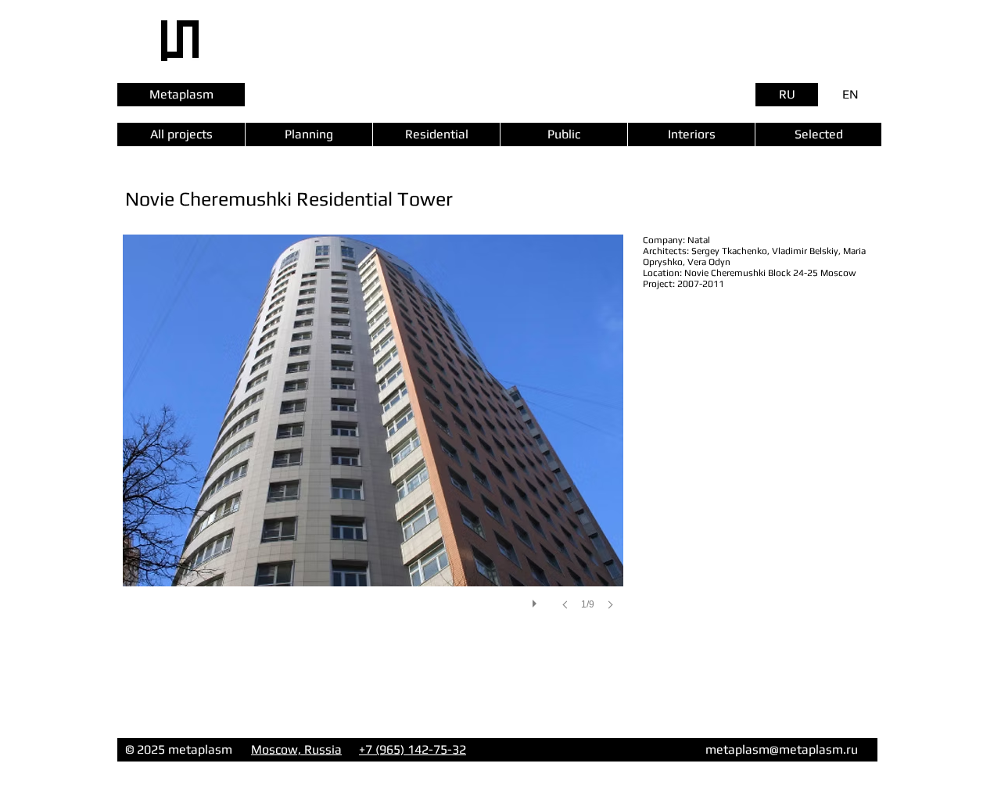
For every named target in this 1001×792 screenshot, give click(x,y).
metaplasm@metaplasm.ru (781, 749)
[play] (536, 599)
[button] (373, 438)
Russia (323, 749)
